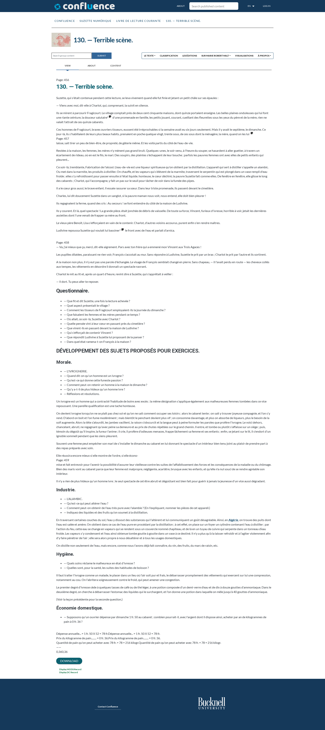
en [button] (249, 6)
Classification (169, 55)
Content (115, 65)
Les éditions (189, 55)
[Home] (85, 6)
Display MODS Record (70, 669)
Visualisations (244, 55)
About (181, 6)
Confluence (65, 20)
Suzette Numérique (95, 20)
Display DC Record (68, 672)
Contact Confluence (108, 706)
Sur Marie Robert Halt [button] (215, 55)
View (68, 65)
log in (266, 6)
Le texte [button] (149, 55)
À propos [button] (263, 55)
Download (69, 661)
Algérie (233, 520)
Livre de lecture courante (138, 20)
